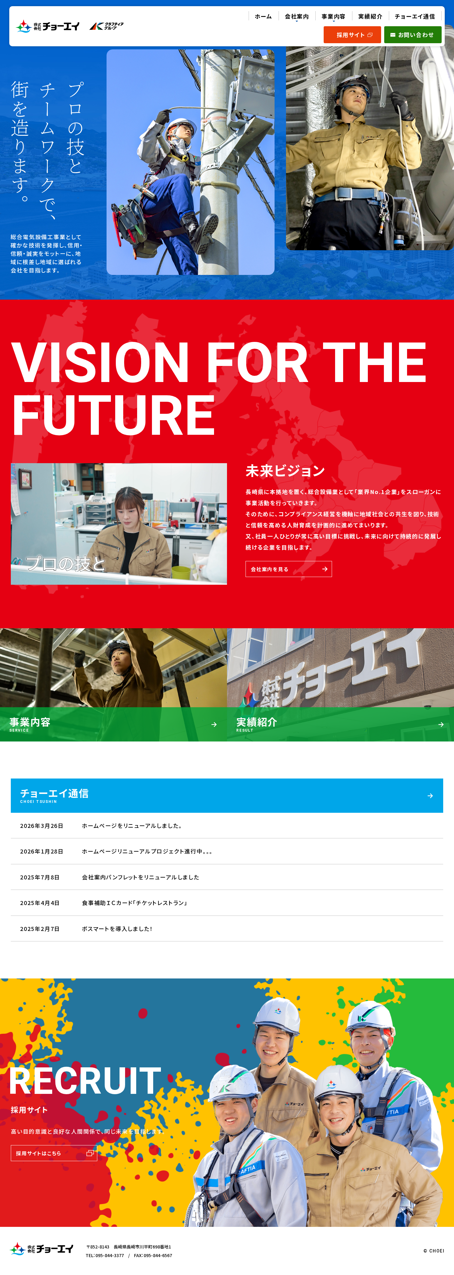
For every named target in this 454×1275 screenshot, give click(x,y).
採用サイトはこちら (38, 1153)
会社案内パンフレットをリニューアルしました (141, 877)
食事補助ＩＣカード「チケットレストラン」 (134, 903)
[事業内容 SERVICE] (113, 739)
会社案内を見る (270, 569)
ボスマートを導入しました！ (117, 928)
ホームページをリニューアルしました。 (132, 825)
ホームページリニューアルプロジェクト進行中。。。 (147, 851)
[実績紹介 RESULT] (340, 739)
